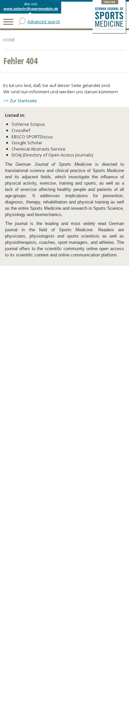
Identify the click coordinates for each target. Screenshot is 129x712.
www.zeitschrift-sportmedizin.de (30, 8)
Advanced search (43, 21)
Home (9, 40)
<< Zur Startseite (20, 101)
